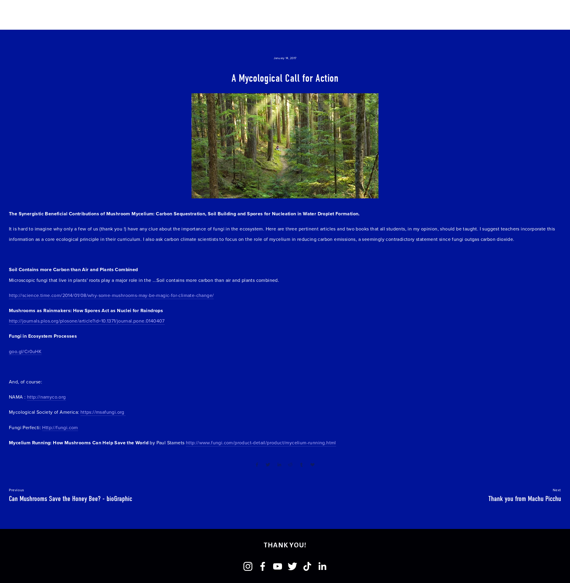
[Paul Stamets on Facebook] (262, 566)
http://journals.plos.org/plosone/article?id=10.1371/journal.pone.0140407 (87, 320)
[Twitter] (292, 566)
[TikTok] (307, 566)
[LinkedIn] (322, 566)
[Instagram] (248, 566)
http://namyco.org (46, 397)
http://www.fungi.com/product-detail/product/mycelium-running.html (261, 442)
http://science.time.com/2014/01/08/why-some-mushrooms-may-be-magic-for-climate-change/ (111, 295)
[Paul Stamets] (277, 566)
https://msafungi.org (103, 412)
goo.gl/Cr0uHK (25, 351)
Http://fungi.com (60, 427)
